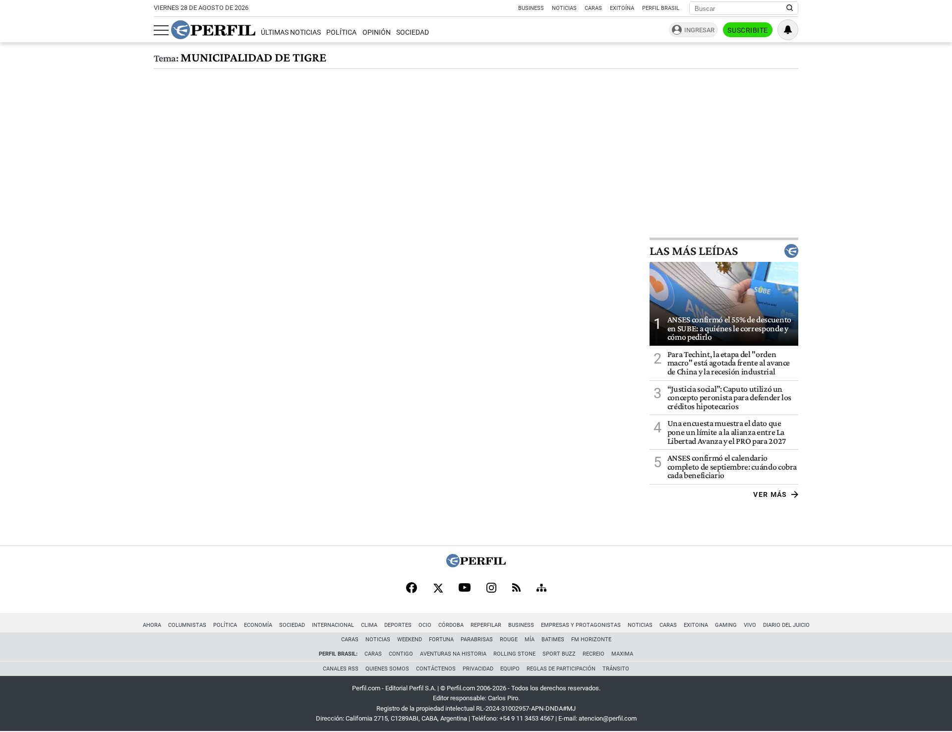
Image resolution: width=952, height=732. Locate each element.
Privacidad (478, 669)
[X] (438, 589)
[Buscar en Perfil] (789, 8)
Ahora (152, 625)
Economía (258, 625)
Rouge (509, 639)
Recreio (593, 654)
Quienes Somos (387, 669)
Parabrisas (477, 639)
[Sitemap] (541, 589)
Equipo (510, 669)
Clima (369, 625)
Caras (593, 8)
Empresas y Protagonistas (581, 625)
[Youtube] (465, 588)
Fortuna (441, 639)
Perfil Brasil (660, 8)
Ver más (770, 494)
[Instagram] (491, 589)
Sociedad (412, 32)
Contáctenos (436, 669)
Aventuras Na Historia (453, 654)
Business (531, 8)
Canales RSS (340, 669)
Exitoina (696, 625)
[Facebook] (411, 588)
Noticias (564, 8)
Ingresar (699, 30)
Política (341, 32)
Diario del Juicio (786, 625)
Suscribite (747, 30)
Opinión (376, 32)
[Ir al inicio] (213, 29)
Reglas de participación (561, 669)
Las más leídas (694, 251)
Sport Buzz (559, 654)
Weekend (409, 639)
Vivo (750, 625)
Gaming (726, 625)
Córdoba (451, 625)
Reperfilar (486, 625)
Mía (530, 639)
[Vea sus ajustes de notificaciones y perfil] (788, 30)
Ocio (424, 625)
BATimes (552, 639)
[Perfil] (476, 564)
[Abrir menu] (161, 30)
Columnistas (187, 625)
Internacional (333, 625)
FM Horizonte (591, 639)
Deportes (398, 625)
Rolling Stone (514, 654)
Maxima (622, 654)
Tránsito (615, 669)
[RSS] (516, 588)
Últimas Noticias (291, 32)
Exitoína (622, 8)
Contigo (401, 654)
